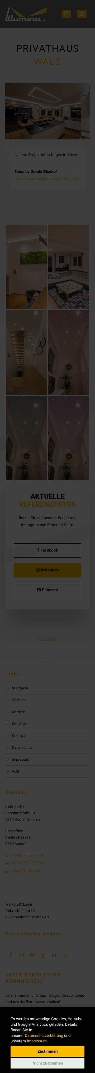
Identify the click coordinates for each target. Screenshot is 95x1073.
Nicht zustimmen (47, 1063)
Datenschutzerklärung (44, 1035)
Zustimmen (47, 1051)
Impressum (37, 1041)
